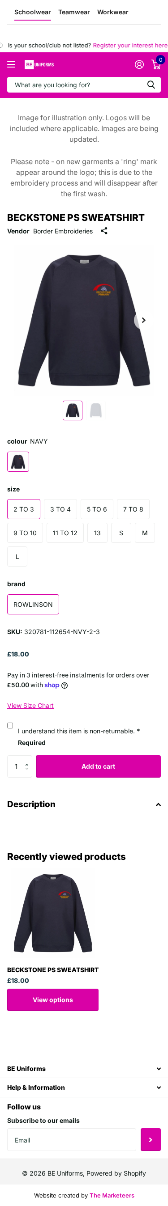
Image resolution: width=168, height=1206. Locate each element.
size (13, 489)
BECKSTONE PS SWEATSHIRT (53, 969)
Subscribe (151, 1139)
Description (31, 804)
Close (84, 1068)
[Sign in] (139, 64)
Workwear (113, 12)
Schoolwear (32, 12)
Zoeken (151, 85)
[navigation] (72, 410)
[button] (29, 758)
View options (53, 999)
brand (16, 584)
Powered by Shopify (116, 1173)
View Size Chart (30, 705)
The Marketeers (112, 1195)
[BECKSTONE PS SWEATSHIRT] (53, 913)
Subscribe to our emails (43, 1120)
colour (27, 441)
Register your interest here (125, 45)
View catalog (12, 64)
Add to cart (98, 766)
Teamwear (74, 12)
